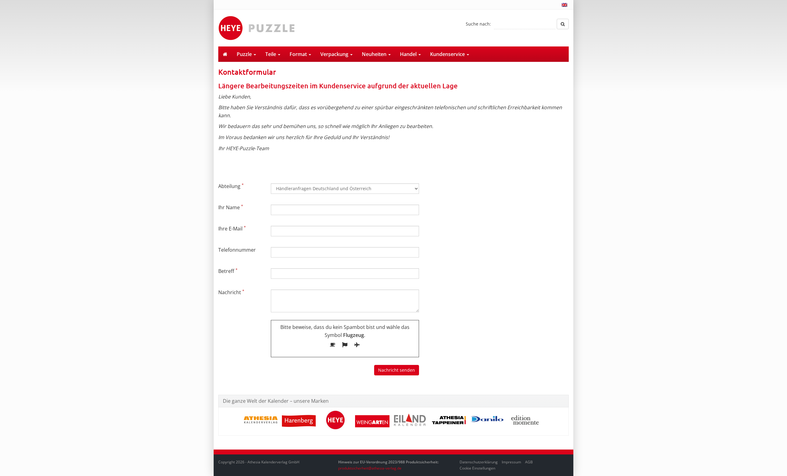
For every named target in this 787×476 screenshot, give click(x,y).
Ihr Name (230, 207)
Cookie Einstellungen (477, 468)
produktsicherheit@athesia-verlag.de (369, 468)
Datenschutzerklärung (479, 462)
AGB (529, 462)
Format (299, 54)
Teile (271, 54)
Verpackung (335, 54)
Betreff (228, 270)
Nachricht (231, 292)
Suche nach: (478, 24)
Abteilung (231, 186)
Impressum (511, 462)
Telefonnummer (237, 249)
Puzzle (245, 54)
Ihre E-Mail (232, 228)
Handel (409, 54)
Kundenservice (448, 54)
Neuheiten (375, 54)
